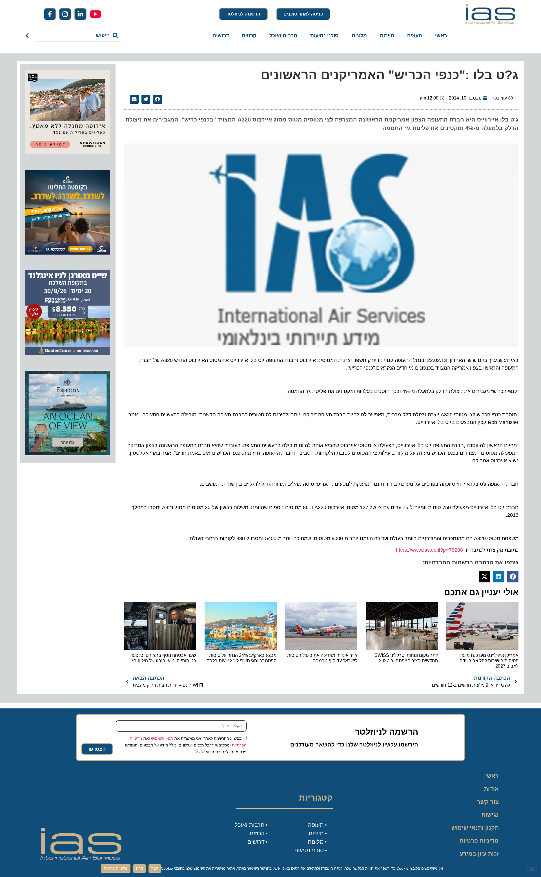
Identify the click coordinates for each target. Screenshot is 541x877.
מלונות (359, 35)
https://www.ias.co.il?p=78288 (429, 550)
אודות (491, 789)
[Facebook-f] (50, 14)
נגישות (490, 815)
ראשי (441, 35)
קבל (154, 868)
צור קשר (488, 802)
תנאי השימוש (162, 738)
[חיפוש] (28, 35)
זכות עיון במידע (479, 854)
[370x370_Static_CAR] (67, 453)
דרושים (220, 35)
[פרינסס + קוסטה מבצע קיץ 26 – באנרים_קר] (67, 253)
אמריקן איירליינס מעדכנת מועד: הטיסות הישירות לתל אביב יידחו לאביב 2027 (488, 660)
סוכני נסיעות (324, 35)
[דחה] (532, 868)
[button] (157, 99)
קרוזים (249, 35)
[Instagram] (65, 14)
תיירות (387, 35)
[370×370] (67, 152)
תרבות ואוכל (283, 35)
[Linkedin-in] (80, 14)
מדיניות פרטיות (479, 841)
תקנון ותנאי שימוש (475, 828)
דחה (139, 868)
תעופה (414, 35)
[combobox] (78, 35)
